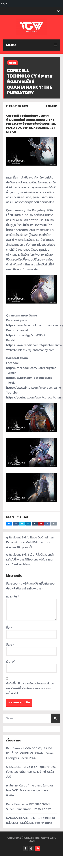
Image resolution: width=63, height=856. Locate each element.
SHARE (52, 106)
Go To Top (37, 848)
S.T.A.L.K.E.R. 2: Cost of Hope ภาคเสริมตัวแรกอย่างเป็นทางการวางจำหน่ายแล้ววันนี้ (31, 771)
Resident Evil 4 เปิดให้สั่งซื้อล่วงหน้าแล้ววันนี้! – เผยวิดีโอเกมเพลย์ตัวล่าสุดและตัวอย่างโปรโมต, (30, 559)
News (13, 62)
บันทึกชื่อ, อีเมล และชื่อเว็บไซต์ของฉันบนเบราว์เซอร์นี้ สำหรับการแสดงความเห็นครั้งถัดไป (30, 688)
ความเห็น (12, 596)
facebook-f (25, 848)
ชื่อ (9, 627)
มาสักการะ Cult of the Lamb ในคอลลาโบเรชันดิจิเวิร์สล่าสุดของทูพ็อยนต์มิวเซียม (30, 790)
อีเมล (10, 644)
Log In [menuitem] (4, 3)
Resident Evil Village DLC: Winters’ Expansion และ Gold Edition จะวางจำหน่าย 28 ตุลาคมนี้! (31, 542)
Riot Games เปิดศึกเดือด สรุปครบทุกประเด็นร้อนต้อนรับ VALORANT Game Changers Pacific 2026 (30, 753)
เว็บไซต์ (10, 661)
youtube (31, 848)
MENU (11, 44)
